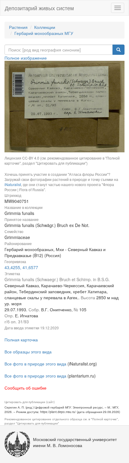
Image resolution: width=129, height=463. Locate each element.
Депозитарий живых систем (39, 8)
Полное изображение (25, 58)
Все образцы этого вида (28, 352)
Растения (18, 27)
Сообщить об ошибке (25, 388)
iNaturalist (12, 184)
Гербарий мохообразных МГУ (43, 33)
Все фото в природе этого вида (35, 364)
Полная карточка (21, 340)
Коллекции (44, 27)
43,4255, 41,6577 (21, 267)
